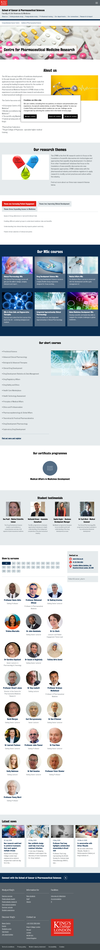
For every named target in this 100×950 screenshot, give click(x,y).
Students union (6, 929)
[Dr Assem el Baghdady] (34, 650)
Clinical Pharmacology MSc (13, 276)
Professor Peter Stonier (54, 771)
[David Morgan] (12, 709)
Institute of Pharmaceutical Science (31, 23)
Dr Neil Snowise (34, 771)
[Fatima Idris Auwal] (55, 650)
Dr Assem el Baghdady (33, 659)
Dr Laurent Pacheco (12, 745)
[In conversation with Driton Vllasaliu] (86, 831)
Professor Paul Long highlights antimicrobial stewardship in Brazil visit (61, 847)
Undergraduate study (16, 16)
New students (30, 896)
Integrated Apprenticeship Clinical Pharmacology (49, 313)
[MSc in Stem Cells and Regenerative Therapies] (17, 300)
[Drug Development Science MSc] (50, 265)
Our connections (73, 16)
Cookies (61, 947)
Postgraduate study (31, 16)
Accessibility (52, 947)
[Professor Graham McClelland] (55, 678)
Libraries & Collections (58, 896)
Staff (27, 899)
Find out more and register (11, 438)
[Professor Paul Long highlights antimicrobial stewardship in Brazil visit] (62, 831)
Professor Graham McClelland (55, 689)
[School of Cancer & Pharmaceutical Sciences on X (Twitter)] (66, 878)
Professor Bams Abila (12, 600)
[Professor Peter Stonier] (55, 761)
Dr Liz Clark (54, 631)
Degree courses (7, 896)
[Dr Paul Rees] (55, 735)
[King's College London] (62, 925)
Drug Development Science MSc (47, 276)
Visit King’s (5, 932)
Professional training (46, 16)
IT (51, 902)
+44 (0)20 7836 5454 (33, 923)
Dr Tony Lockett (34, 688)
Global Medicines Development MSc (81, 312)
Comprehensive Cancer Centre (10, 23)
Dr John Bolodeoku (33, 631)
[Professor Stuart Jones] (12, 678)
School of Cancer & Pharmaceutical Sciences (23, 10)
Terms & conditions (8, 947)
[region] (51, 108)
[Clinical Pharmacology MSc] (17, 265)
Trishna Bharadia (12, 631)
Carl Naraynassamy (33, 719)
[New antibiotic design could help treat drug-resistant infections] (37, 831)
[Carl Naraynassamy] (34, 709)
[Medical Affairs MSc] (82, 265)
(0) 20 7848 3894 (78, 562)
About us (5, 16)
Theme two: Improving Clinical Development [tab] (54, 204)
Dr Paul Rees (55, 745)
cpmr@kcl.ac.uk (78, 559)
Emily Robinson (12, 771)
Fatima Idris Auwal (54, 659)
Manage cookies (30, 116)
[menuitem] (6, 16)
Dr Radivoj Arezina (55, 600)
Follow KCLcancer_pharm (76, 579)
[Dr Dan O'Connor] (55, 709)
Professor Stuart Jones (12, 688)
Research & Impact (86, 16)
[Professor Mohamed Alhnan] (34, 590)
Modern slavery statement (37, 947)
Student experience (8, 910)
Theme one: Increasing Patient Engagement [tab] (19, 204)
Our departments (60, 16)
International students (9, 905)
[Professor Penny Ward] (12, 787)
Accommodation (56, 899)
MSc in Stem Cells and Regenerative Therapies (16, 313)
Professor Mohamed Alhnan (34, 601)
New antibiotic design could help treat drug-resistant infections (36, 845)
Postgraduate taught (8, 899)
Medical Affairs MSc (76, 276)
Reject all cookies (55, 116)
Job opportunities (7, 934)
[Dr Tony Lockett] (34, 678)
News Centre (6, 923)
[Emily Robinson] (12, 761)
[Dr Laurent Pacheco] (12, 735)
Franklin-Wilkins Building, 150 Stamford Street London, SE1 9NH (83, 566)
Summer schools (7, 907)
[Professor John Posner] (34, 735)
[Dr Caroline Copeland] (12, 650)
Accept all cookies (71, 116)
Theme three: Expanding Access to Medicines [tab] (19, 209)
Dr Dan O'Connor (54, 719)
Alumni (28, 902)
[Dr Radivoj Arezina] (55, 590)
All (6, 563)
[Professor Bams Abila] (12, 590)
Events (4, 926)
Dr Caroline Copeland (12, 659)
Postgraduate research (9, 902)
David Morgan (12, 719)
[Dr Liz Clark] (55, 621)
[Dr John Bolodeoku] (34, 621)
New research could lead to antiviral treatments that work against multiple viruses (12, 847)
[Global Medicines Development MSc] (82, 300)
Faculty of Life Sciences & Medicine (16, 14)
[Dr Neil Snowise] (34, 761)
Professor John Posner (34, 745)
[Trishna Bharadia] (12, 621)
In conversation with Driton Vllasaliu (84, 844)
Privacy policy (21, 947)
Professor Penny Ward (12, 797)
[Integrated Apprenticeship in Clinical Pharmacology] (50, 300)
